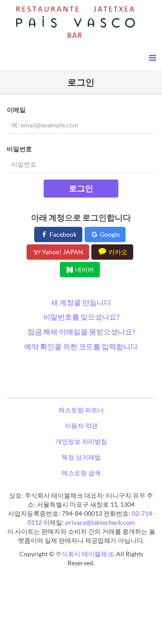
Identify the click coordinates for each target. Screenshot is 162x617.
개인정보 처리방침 (81, 441)
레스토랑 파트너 (81, 410)
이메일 (16, 109)
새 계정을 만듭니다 (81, 302)
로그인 (81, 188)
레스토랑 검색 (81, 473)
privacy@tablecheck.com (100, 522)
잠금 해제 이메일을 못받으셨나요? (81, 331)
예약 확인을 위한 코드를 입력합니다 (81, 346)
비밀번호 (19, 149)
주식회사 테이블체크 (84, 554)
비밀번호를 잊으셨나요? (81, 316)
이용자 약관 (81, 425)
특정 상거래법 (81, 457)
